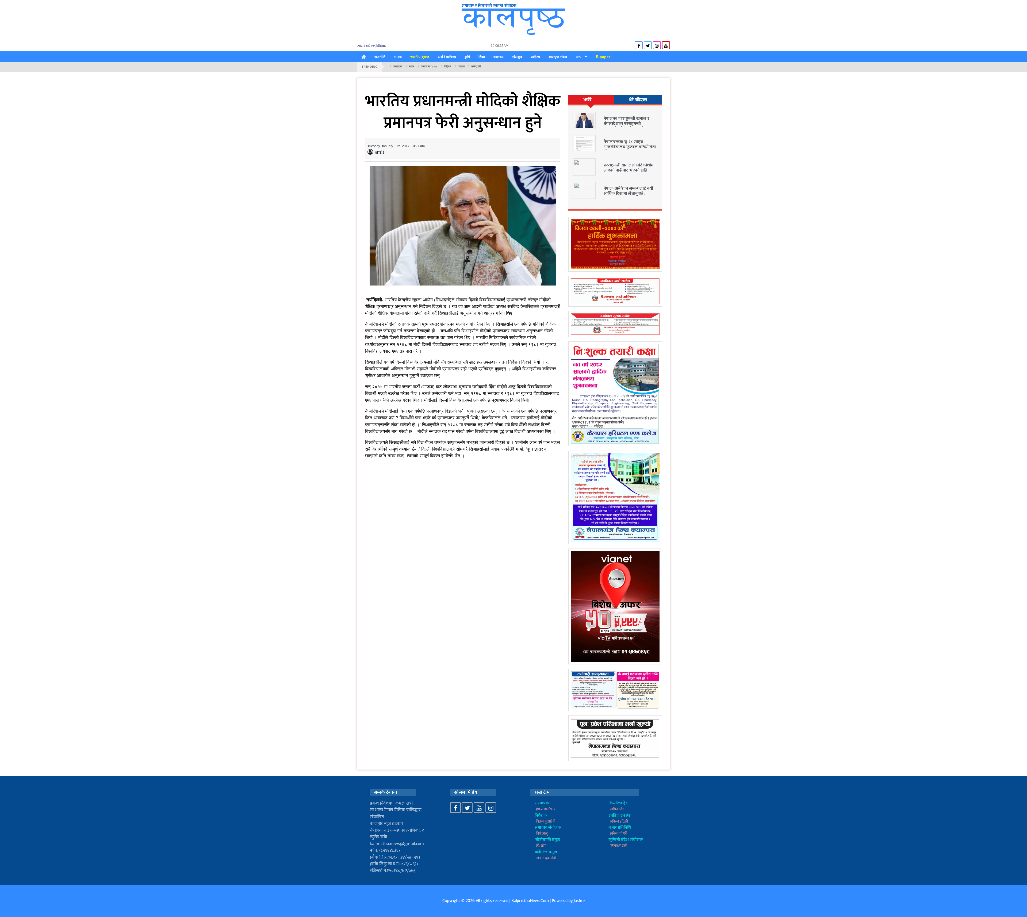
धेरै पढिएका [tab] (638, 99)
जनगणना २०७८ (429, 66)
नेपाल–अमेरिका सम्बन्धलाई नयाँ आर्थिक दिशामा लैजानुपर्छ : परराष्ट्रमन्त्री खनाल (628, 193)
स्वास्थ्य (498, 57)
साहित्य (535, 57)
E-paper (603, 57)
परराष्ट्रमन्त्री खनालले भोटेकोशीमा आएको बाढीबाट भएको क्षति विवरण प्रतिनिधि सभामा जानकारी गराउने (629, 173)
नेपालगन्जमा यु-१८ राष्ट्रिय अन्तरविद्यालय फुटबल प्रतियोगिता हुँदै (630, 147)
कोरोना (461, 66)
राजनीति (379, 57)
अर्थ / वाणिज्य (447, 57)
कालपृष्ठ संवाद (558, 57)
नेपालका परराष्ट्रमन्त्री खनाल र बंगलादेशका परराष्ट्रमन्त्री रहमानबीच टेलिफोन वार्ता (626, 123)
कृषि (467, 57)
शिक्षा (481, 57)
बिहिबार (447, 66)
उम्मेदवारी (476, 66)
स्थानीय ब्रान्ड (419, 57)
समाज (398, 57)
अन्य (578, 57)
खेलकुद (517, 57)
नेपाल (411, 66)
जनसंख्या (397, 66)
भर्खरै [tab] (587, 99)
